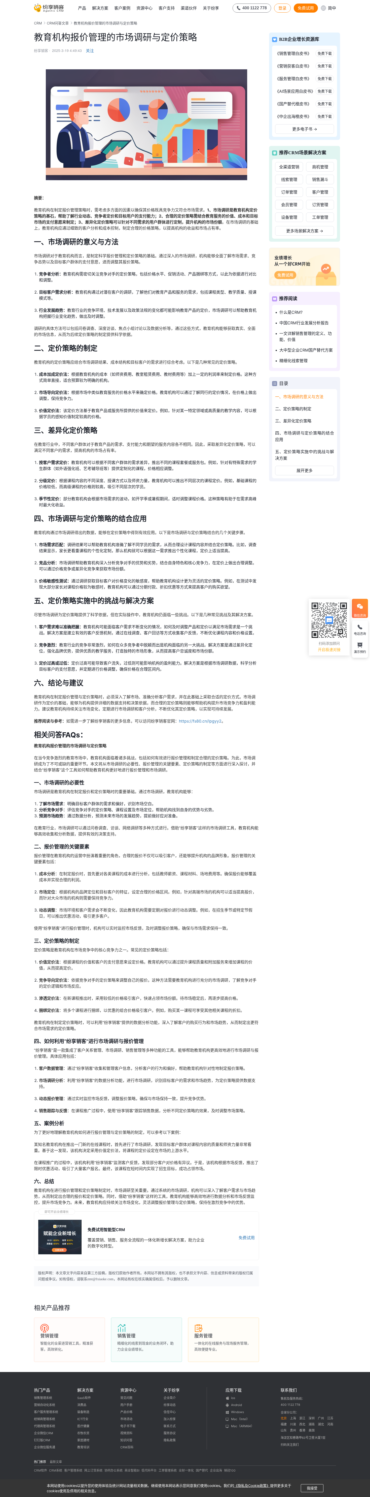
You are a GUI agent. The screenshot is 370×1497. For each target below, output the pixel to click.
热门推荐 (40, 1462)
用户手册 (126, 1405)
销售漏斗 (320, 179)
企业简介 (170, 1398)
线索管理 (289, 179)
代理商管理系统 (44, 1426)
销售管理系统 (43, 1398)
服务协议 (170, 1433)
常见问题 (126, 1398)
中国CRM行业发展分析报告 (304, 322)
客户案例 (122, 8)
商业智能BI (132, 1470)
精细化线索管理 (293, 360)
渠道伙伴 (189, 8)
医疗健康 (83, 1426)
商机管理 (320, 166)
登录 (282, 8)
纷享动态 (170, 1405)
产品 (82, 8)
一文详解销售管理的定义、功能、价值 (305, 336)
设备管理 (289, 217)
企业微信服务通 (44, 1447)
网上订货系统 (93, 1470)
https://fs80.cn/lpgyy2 (200, 721)
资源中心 (144, 8)
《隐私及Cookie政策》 (252, 1485)
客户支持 (167, 8)
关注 (90, 50)
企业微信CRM (43, 1433)
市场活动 (126, 1419)
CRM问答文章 (58, 23)
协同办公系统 (113, 1470)
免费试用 (306, 8)
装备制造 (83, 1412)
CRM (38, 23)
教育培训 (83, 1447)
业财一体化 (186, 1470)
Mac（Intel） (240, 1419)
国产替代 (202, 1470)
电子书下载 (127, 1426)
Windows (237, 1412)
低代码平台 (149, 1470)
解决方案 (100, 8)
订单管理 (289, 192)
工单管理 (320, 217)
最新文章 (56, 1462)
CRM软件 (40, 1470)
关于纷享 (211, 8)
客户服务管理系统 (46, 1412)
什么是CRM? (291, 312)
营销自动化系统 (44, 1405)
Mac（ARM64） (242, 1426)
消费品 (81, 1405)
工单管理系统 (168, 1470)
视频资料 (126, 1433)
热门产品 (42, 1390)
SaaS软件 (84, 1398)
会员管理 (289, 204)
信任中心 (170, 1412)
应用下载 (234, 1390)
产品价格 (126, 1412)
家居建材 (83, 1440)
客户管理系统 (73, 1470)
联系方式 (170, 1426)
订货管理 (320, 204)
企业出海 (216, 1470)
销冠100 (230, 1470)
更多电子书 (304, 129)
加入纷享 (170, 1419)
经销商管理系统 (44, 1419)
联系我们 (289, 1390)
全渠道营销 (289, 166)
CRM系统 (55, 1470)
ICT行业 (82, 1419)
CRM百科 (126, 1447)
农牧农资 (83, 1433)
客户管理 (320, 192)
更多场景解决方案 (304, 230)
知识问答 (126, 1440)
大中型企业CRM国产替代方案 (306, 350)
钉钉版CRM (42, 1440)
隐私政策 (170, 1440)
